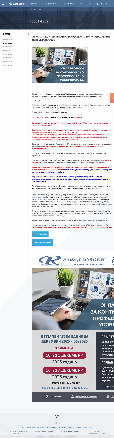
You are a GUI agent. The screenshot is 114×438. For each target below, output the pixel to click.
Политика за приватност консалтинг (35, 427)
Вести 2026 (7, 39)
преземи (35, 156)
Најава (104, 4)
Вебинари (34, 4)
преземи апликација (57, 216)
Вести (6, 34)
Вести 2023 (7, 50)
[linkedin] (60, 423)
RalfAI (20, 4)
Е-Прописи (69, 4)
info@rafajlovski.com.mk (97, 433)
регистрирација (38, 197)
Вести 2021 (7, 58)
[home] (57, 415)
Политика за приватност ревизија (61, 427)
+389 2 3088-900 (48, 431)
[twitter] (56, 423)
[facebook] (53, 423)
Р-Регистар (51, 4)
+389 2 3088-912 (74, 431)
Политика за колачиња (83, 427)
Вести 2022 (7, 54)
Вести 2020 (7, 61)
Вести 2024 (7, 47)
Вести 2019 (7, 65)
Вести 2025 (7, 43)
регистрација (96, 188)
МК (81, 4)
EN (89, 4)
